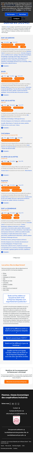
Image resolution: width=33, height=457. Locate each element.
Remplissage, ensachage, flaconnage (10, 56)
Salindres (29, 51)
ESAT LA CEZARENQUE (8, 208)
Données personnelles (6, 448)
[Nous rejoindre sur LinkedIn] (16, 404)
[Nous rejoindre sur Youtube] (18, 404)
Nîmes (4, 273)
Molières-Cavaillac (7, 284)
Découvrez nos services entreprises (16, 382)
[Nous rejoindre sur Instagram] (13, 404)
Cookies (18, 10)
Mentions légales (16, 445)
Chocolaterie (4, 233)
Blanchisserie (9, 123)
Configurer (16, 18)
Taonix (2, 445)
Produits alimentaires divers (15, 233)
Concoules (29, 222)
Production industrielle (20, 44)
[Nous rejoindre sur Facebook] (10, 404)
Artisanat (17, 215)
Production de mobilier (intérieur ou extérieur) (12, 200)
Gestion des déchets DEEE (8, 148)
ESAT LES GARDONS (7, 38)
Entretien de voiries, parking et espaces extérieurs (13, 60)
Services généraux (5, 190)
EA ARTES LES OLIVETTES (9, 157)
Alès (28, 115)
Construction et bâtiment (7, 78)
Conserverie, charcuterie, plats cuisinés (11, 228)
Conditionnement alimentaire (14, 235)
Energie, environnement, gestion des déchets (10, 81)
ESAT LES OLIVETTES (8, 100)
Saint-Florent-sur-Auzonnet (10, 288)
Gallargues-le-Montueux (9, 277)
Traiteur (18, 125)
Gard (8, 26)
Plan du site (8, 445)
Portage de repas (17, 243)
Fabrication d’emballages (24, 54)
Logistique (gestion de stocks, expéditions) (19, 249)
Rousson (3, 87)
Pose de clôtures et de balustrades (21, 89)
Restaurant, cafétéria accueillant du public (19, 231)
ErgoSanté (4, 180)
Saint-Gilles (6, 290)
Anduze (3, 170)
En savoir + (6, 65)
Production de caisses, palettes (9, 90)
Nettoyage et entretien (18, 107)
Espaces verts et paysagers (7, 44)
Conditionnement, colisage (11, 54)
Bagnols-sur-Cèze (7, 280)
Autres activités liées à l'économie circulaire (17, 92)
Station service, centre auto (8, 125)
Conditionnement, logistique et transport (9, 46)
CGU (23, 445)
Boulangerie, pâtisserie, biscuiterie (9, 226)
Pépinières (4, 61)
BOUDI (3, 71)
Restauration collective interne (9, 63)
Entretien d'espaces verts (7, 121)
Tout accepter (11, 14)
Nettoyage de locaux (23, 58)
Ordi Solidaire (5, 133)
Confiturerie (22, 226)
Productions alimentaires (6, 215)
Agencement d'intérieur (23, 198)
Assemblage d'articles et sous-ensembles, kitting (19, 61)
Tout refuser (22, 14)
